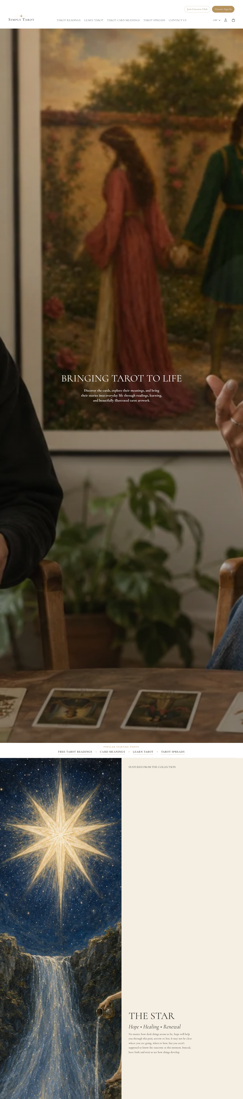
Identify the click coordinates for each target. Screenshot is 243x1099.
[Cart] (233, 20)
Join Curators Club (197, 9)
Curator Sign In (223, 9)
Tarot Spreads (173, 751)
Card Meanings (112, 751)
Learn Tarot (143, 751)
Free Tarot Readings (75, 751)
